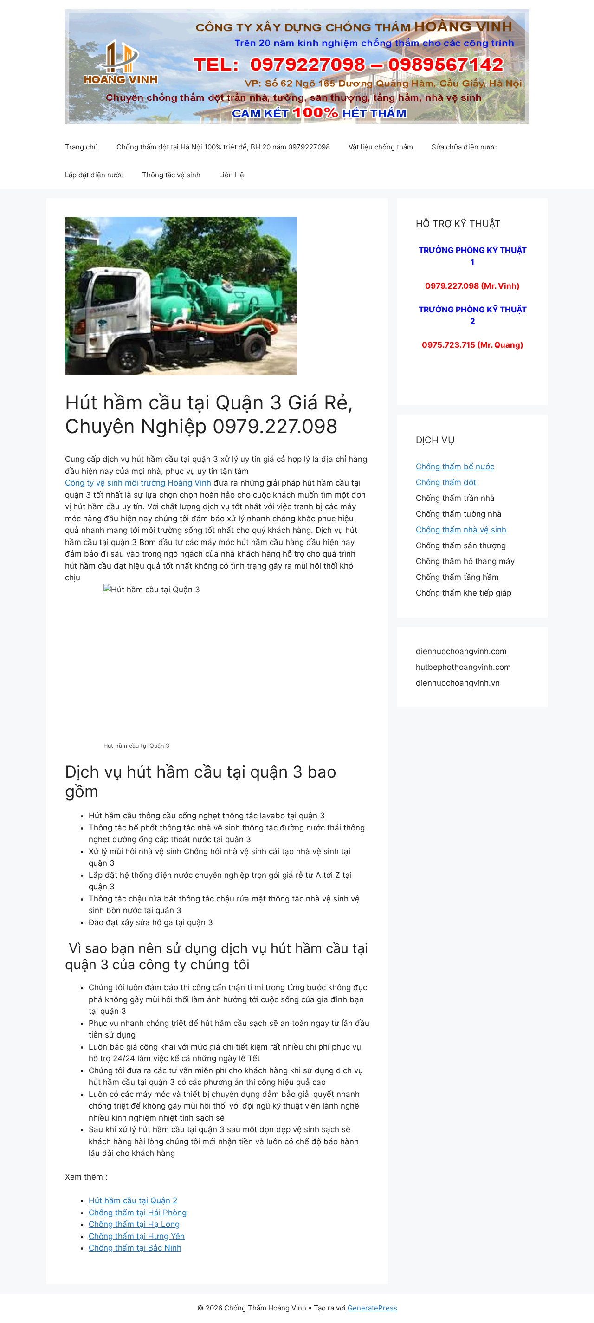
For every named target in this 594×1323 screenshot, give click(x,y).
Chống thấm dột (446, 482)
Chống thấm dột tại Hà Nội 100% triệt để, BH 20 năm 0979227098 (223, 147)
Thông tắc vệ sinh (171, 174)
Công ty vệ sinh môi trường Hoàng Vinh (138, 482)
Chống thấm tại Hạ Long (134, 1224)
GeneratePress (372, 1308)
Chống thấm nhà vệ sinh (461, 529)
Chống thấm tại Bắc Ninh (135, 1247)
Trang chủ (81, 147)
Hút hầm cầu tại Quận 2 (133, 1200)
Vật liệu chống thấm (381, 147)
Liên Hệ (231, 174)
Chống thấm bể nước (455, 466)
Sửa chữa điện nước (464, 147)
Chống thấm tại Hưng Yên (137, 1236)
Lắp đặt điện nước (94, 174)
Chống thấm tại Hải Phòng (138, 1212)
